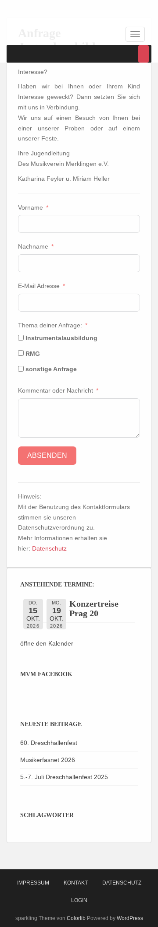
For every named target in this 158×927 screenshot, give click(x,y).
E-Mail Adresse (39, 285)
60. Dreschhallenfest (48, 742)
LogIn (79, 900)
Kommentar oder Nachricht (56, 390)
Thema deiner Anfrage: (50, 325)
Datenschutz (49, 548)
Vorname (30, 207)
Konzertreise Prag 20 (93, 608)
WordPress (130, 918)
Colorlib (76, 918)
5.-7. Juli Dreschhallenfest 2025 (64, 776)
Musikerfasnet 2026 (47, 759)
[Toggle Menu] (143, 54)
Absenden (47, 455)
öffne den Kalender (46, 643)
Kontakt (76, 883)
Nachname (33, 246)
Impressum (33, 883)
